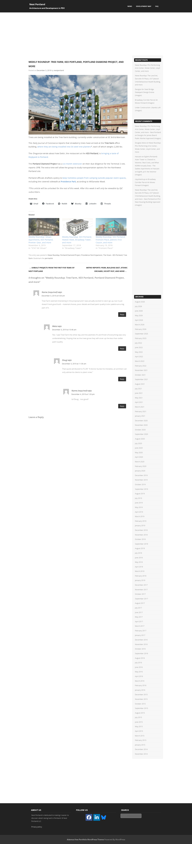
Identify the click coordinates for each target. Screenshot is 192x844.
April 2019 (139, 512)
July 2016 (138, 662)
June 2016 (139, 667)
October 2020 (140, 430)
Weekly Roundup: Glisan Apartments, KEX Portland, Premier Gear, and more (41, 240)
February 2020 (140, 466)
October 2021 (140, 375)
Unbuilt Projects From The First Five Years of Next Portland (51, 269)
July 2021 (138, 388)
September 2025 (141, 334)
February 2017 (140, 630)
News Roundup (53, 255)
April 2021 (139, 402)
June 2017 (139, 612)
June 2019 (139, 503)
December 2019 (141, 475)
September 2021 (141, 379)
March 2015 (139, 736)
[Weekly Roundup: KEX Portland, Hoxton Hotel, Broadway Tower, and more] (77, 227)
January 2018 (140, 580)
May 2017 (139, 617)
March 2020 (139, 461)
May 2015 (139, 726)
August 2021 (140, 384)
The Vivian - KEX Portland (113, 255)
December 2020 (141, 420)
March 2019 (139, 516)
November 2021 (141, 370)
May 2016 (139, 672)
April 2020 (139, 457)
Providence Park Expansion (91, 255)
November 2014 (141, 754)
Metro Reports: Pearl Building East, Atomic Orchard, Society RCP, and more (106, 269)
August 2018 (140, 548)
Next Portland (37, 4)
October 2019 (140, 484)
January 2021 (140, 416)
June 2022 (139, 347)
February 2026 (140, 329)
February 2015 (140, 740)
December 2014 (141, 749)
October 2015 (140, 704)
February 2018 (140, 576)
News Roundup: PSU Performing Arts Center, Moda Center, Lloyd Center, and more (147, 68)
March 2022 (139, 361)
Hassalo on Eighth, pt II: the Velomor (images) (147, 171)
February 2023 (140, 338)
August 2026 (140, 302)
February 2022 (140, 366)
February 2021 (140, 411)
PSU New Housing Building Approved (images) (148, 202)
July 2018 (138, 553)
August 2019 (140, 493)
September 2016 (141, 653)
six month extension (72, 163)
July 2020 (138, 443)
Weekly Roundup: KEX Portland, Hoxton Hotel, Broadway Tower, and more (77, 240)
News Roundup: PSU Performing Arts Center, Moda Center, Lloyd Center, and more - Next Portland (148, 129)
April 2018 (139, 567)
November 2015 (141, 699)
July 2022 (138, 343)
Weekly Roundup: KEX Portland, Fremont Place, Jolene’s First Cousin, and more (110, 240)
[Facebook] (89, 817)
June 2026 (139, 311)
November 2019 (141, 480)
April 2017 (139, 621)
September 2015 (141, 708)
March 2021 (139, 407)
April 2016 (139, 676)
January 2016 (140, 690)
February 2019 (140, 521)
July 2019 (138, 498)
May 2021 (139, 398)
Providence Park (68, 181)
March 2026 (139, 324)
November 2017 (141, 589)
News (129, 6)
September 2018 (141, 544)
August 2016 (140, 658)
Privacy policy (36, 827)
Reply (122, 314)
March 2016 (139, 681)
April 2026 (139, 320)
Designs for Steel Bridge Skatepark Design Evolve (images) (144, 92)
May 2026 (139, 315)
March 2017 (139, 626)
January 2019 (140, 525)
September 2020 (141, 434)
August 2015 (140, 713)
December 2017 (141, 585)
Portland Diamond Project (70, 255)
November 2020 (141, 425)
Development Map (143, 6)
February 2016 (140, 685)
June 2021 (139, 393)
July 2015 (138, 717)
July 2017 (138, 608)
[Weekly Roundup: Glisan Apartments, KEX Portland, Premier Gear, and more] (44, 227)
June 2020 (139, 448)
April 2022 (139, 356)
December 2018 (141, 530)
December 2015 (141, 694)
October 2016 (140, 649)
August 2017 (140, 603)
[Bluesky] (103, 817)
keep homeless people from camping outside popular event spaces (94, 178)
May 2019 (139, 507)
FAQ (156, 6)
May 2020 (139, 452)
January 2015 (140, 745)
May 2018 (139, 562)
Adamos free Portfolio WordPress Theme (85, 839)
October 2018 (140, 539)
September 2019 (141, 489)
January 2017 (140, 635)
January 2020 (140, 471)
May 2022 (139, 352)
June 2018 (139, 557)
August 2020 (140, 439)
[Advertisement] (96, 33)
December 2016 (141, 640)
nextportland (59, 70)
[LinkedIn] (96, 817)
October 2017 (140, 594)
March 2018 (139, 571)
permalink (49, 258)
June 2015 (139, 722)
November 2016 (141, 644)
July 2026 (138, 306)
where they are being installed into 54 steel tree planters (64, 146)
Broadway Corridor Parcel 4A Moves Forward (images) (145, 182)
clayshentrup (140, 179)
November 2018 (141, 535)
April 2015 (139, 731)
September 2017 (141, 599)
